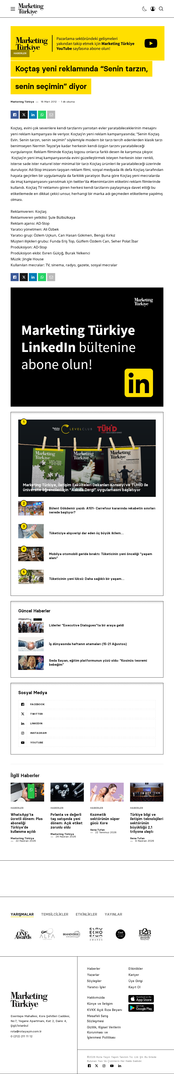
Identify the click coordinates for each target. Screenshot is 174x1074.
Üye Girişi (135, 981)
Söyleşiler (94, 981)
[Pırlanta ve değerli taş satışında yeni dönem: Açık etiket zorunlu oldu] (67, 792)
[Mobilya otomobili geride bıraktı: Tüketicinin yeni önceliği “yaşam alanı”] (31, 554)
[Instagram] (103, 1066)
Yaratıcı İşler (96, 987)
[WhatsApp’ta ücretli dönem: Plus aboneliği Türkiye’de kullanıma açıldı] (27, 792)
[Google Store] (141, 1010)
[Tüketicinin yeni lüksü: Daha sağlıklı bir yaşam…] (31, 577)
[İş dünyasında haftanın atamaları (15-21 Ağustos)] (31, 644)
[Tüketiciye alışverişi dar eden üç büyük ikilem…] (31, 531)
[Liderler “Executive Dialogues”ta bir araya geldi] (31, 625)
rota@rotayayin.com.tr (26, 1031)
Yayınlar (113, 914)
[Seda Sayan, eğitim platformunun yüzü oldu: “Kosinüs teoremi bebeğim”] (31, 662)
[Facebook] (89, 1066)
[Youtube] (111, 1066)
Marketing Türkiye (22, 101)
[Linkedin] (119, 1066)
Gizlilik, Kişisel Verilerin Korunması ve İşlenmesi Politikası (104, 1032)
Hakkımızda (96, 997)
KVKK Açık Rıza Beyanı (104, 1010)
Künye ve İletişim (100, 1004)
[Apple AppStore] (141, 1001)
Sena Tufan (97, 829)
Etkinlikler (86, 914)
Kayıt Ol (134, 987)
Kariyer (133, 975)
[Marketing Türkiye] (32, 8)
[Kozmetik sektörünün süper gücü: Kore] (107, 792)
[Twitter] (96, 1065)
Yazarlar (93, 975)
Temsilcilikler (54, 914)
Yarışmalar (22, 914)
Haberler (20, 53)
